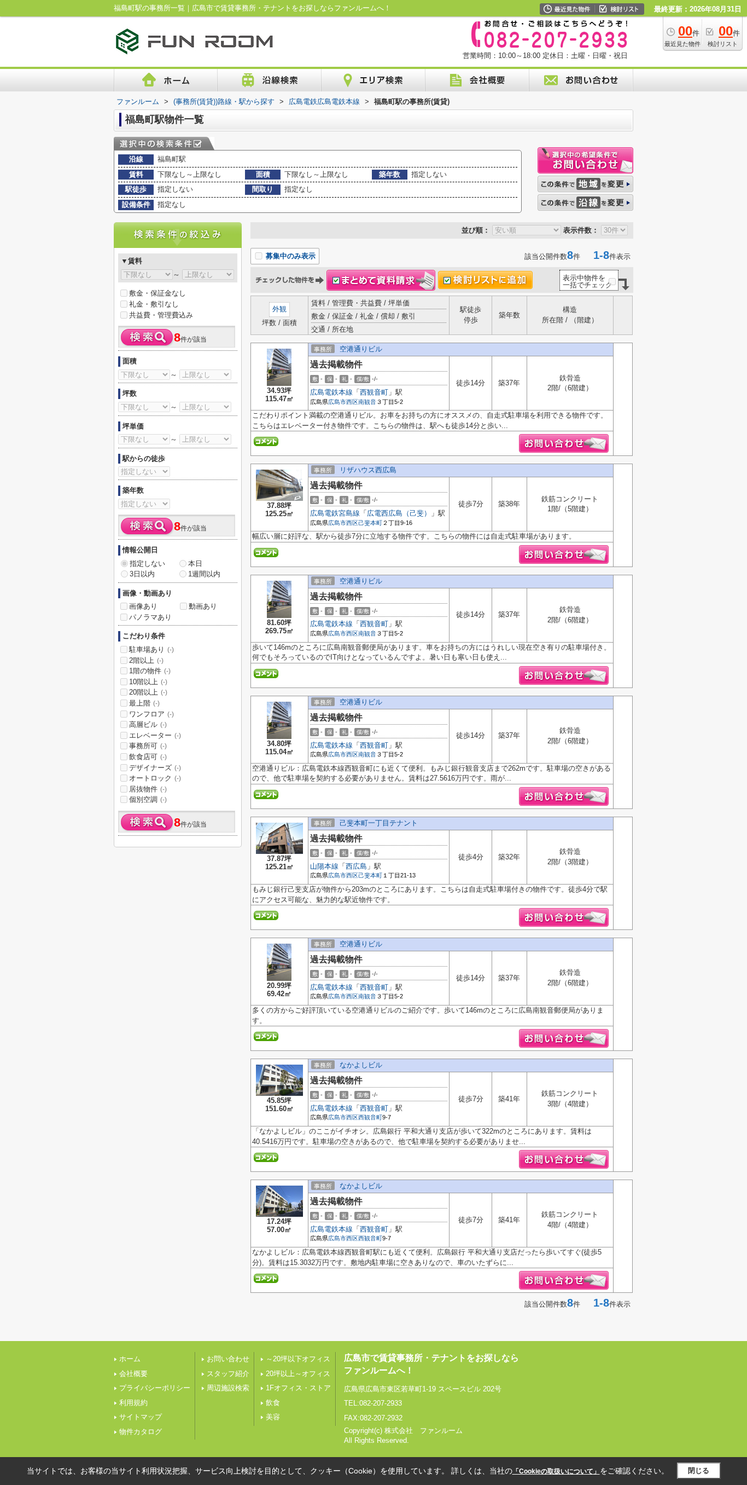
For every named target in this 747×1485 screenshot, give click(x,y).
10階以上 (148, 682)
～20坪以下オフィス (298, 1359)
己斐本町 (370, 522)
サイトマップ (140, 1417)
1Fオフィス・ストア (298, 1388)
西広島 (356, 866)
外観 (279, 309)
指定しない (147, 563)
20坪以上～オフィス (298, 1374)
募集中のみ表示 (290, 256)
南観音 (367, 401)
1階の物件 (150, 671)
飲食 (273, 1403)
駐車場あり (151, 649)
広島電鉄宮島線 (335, 513)
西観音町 (374, 392)
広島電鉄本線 (331, 392)
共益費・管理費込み (161, 315)
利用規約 (133, 1403)
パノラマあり (150, 617)
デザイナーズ (155, 768)
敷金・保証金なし (157, 293)
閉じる (698, 1470)
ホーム (130, 1359)
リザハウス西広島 (368, 470)
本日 (195, 563)
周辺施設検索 (228, 1388)
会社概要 (133, 1374)
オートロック (155, 778)
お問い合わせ (228, 1359)
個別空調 (148, 799)
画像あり (143, 606)
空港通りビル (361, 349)
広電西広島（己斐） (399, 513)
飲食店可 (148, 757)
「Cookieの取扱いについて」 (556, 1471)
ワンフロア (151, 714)
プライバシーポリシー (154, 1388)
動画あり (203, 606)
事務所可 (148, 746)
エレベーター (155, 735)
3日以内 (142, 574)
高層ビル (148, 724)
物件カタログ (140, 1432)
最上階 (144, 703)
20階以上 (148, 692)
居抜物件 (148, 789)
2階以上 (146, 660)
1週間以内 (204, 574)
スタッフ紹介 (228, 1374)
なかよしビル (361, 1065)
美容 (273, 1417)
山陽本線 (324, 866)
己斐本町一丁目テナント (379, 823)
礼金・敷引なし (154, 304)
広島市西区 (343, 401)
